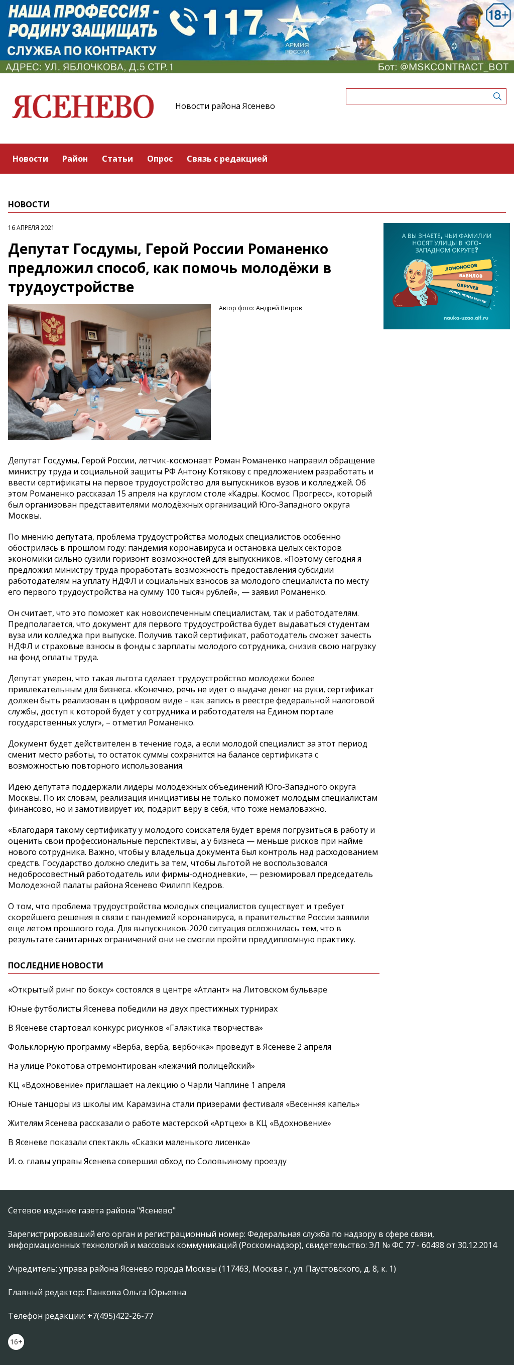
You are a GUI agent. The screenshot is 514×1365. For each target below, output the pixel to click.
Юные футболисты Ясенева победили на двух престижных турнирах (143, 1008)
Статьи (117, 158)
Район (75, 158)
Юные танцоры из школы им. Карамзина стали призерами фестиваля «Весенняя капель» (184, 1103)
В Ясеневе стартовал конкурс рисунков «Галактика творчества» (135, 1027)
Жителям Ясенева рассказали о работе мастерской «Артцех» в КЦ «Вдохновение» (169, 1123)
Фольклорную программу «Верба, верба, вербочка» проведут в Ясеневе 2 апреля (169, 1046)
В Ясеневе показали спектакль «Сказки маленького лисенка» (129, 1142)
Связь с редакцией (227, 158)
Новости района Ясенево (225, 106)
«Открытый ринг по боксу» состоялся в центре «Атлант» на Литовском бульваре (167, 989)
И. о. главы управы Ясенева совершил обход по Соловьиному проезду (147, 1161)
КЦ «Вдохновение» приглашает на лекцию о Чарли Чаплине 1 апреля (146, 1084)
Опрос (160, 158)
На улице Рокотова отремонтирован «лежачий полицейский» (131, 1065)
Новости (30, 158)
